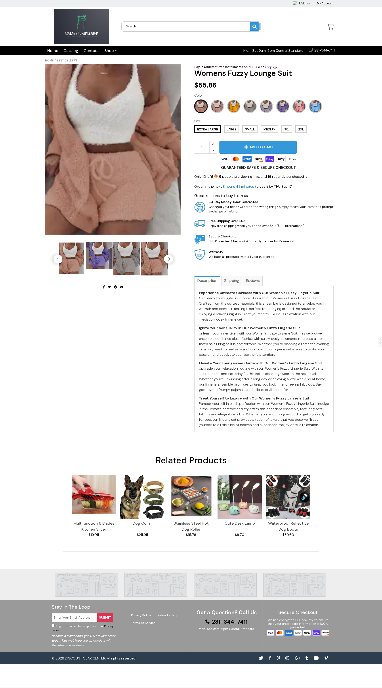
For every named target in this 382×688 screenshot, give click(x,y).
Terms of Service (143, 623)
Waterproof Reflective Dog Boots (288, 526)
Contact (91, 50)
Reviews (253, 280)
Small (250, 129)
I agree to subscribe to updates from (82, 628)
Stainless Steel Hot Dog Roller (191, 526)
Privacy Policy (141, 615)
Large (231, 129)
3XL (286, 129)
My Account (325, 3)
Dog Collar (142, 523)
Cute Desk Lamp (240, 523)
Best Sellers (67, 60)
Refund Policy (167, 615)
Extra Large (207, 129)
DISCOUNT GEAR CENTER (85, 658)
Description (207, 280)
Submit (105, 617)
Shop (109, 50)
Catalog (70, 50)
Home (52, 50)
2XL (301, 129)
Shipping (231, 280)
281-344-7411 (324, 50)
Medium (269, 129)
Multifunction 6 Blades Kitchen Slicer (93, 526)
